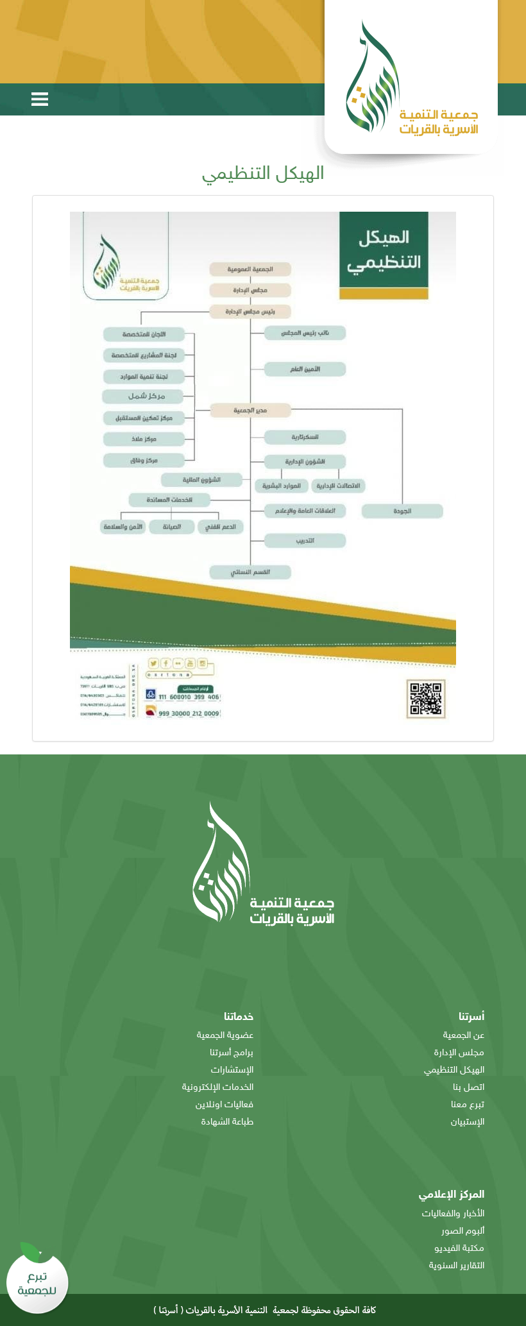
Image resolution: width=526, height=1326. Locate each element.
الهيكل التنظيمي (454, 1070)
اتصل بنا (468, 1087)
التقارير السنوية (456, 1266)
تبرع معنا (467, 1105)
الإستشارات (232, 1070)
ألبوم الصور (462, 1231)
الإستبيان (467, 1122)
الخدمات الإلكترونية (217, 1087)
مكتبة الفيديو (459, 1248)
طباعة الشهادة (227, 1122)
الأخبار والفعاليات (453, 1214)
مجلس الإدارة (459, 1053)
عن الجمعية (463, 1035)
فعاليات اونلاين (224, 1105)
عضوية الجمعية (225, 1035)
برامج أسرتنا (231, 1053)
